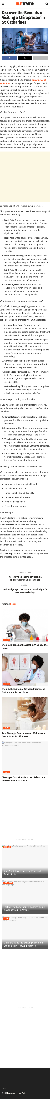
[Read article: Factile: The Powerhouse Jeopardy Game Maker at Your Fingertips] (25, 896)
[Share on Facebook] (9, 58)
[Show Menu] (3, 4)
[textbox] (25, 312)
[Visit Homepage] (25, 4)
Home (4, 1088)
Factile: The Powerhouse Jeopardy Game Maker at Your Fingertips (24, 908)
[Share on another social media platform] (40, 58)
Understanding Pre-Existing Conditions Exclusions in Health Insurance (23, 944)
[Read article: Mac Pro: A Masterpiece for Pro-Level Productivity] (25, 861)
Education (8, 883)
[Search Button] (47, 4)
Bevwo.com (11, 1093)
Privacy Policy (21, 1093)
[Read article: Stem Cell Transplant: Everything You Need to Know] (25, 625)
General (7, 847)
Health (6, 640)
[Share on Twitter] (25, 58)
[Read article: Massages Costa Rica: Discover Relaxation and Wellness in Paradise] (25, 758)
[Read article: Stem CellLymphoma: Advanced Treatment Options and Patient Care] (25, 669)
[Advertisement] (25, 177)
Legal (6, 918)
